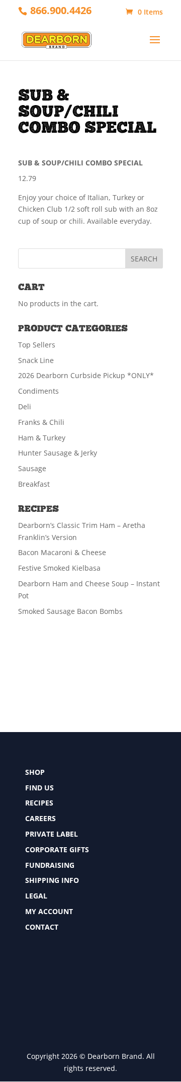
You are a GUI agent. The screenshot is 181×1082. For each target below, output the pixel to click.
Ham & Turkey (41, 437)
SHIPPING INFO (52, 880)
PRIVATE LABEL (51, 834)
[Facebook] (29, 962)
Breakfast (34, 484)
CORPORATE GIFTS (57, 849)
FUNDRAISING (49, 865)
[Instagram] (29, 999)
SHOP (35, 772)
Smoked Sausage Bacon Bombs (70, 611)
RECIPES (39, 802)
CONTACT (41, 927)
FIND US (39, 787)
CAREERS (40, 818)
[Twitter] (29, 980)
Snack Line (36, 360)
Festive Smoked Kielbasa (59, 568)
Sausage (32, 468)
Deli (24, 406)
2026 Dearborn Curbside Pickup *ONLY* (86, 375)
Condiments (38, 391)
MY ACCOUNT (49, 911)
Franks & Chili (41, 422)
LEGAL (36, 895)
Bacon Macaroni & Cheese (62, 552)
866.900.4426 (61, 10)
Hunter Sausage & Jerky (57, 453)
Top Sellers (36, 344)
